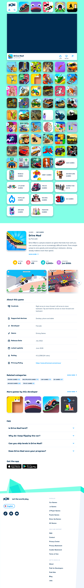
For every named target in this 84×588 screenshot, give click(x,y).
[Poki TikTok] (5, 514)
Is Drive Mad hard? (18, 428)
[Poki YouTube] (17, 514)
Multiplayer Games (30, 379)
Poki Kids (52, 572)
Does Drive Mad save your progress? (27, 451)
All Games (53, 523)
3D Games (58, 379)
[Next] (79, 282)
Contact (52, 537)
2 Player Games (54, 511)
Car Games (40, 232)
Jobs (50, 580)
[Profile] (9, 10)
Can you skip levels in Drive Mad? (25, 443)
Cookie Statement (55, 550)
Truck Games (28, 383)
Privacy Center (54, 541)
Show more (33, 254)
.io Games (52, 506)
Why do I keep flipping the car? (24, 435)
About (51, 564)
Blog (50, 576)
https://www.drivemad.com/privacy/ (48, 363)
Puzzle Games (54, 515)
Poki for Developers (56, 568)
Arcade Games (14, 383)
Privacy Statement (55, 546)
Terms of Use (54, 554)
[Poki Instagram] (11, 514)
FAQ (50, 533)
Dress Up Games (55, 519)
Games (31, 232)
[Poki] (12, 4)
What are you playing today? (14, 10)
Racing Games (14, 379)
